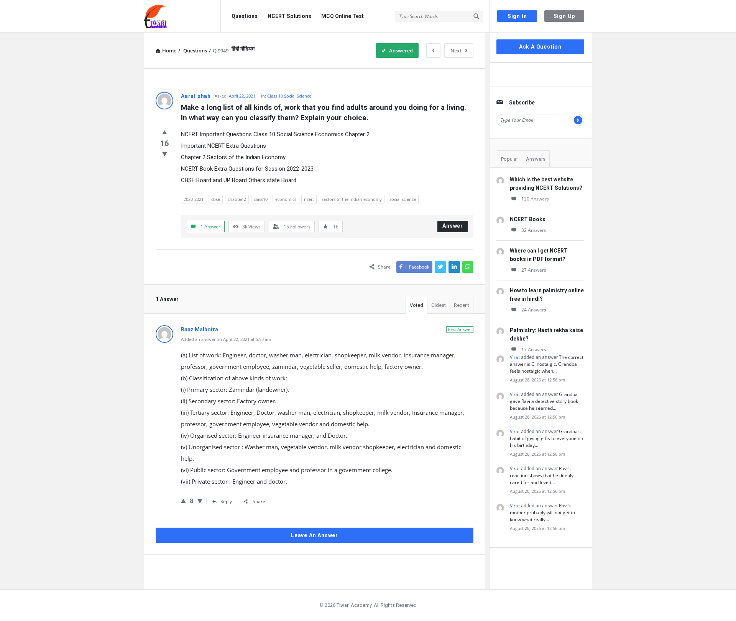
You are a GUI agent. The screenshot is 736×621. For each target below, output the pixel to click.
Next (456, 50)
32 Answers (533, 230)
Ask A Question (540, 47)
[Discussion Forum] (182, 16)
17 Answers (533, 349)
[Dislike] (164, 154)
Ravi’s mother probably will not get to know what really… (542, 512)
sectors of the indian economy (352, 199)
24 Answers (533, 309)
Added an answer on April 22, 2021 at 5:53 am (226, 339)
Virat (515, 357)
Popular (509, 159)
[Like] (164, 132)
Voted (416, 305)
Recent (461, 305)
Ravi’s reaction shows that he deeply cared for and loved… (541, 475)
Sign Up (564, 16)
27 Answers (533, 270)
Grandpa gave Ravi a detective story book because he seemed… (544, 401)
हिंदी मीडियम (243, 49)
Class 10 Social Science (289, 96)
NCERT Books (527, 219)
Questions (245, 16)
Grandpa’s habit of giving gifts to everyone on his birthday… (546, 438)
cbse (215, 199)
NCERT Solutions (289, 16)
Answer (452, 226)
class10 (261, 199)
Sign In (517, 16)
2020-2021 (194, 199)
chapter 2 (237, 199)
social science (402, 199)
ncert (309, 199)
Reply (226, 501)
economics (285, 199)
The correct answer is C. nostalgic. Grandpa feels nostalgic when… (546, 364)
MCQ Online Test (342, 16)
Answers (535, 159)
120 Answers (535, 199)
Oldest (438, 305)
